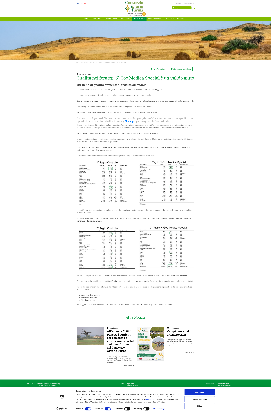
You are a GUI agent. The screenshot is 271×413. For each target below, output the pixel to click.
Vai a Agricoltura (159, 69)
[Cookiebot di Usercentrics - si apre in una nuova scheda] (62, 408)
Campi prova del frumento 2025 (178, 332)
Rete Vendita (125, 19)
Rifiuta (199, 406)
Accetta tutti (199, 392)
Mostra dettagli (159, 409)
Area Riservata (189, 3)
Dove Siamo (170, 19)
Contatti (180, 19)
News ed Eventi (139, 19)
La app (178, 3)
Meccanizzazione (132, 385)
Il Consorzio (96, 19)
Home (86, 19)
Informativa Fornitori (224, 385)
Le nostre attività (110, 19)
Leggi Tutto (128, 366)
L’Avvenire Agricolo (155, 19)
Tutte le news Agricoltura (181, 69)
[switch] (108, 408)
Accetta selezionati (200, 399)
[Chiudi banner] (219, 390)
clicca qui (129, 121)
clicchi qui (149, 399)
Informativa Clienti (223, 383)
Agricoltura (130, 383)
